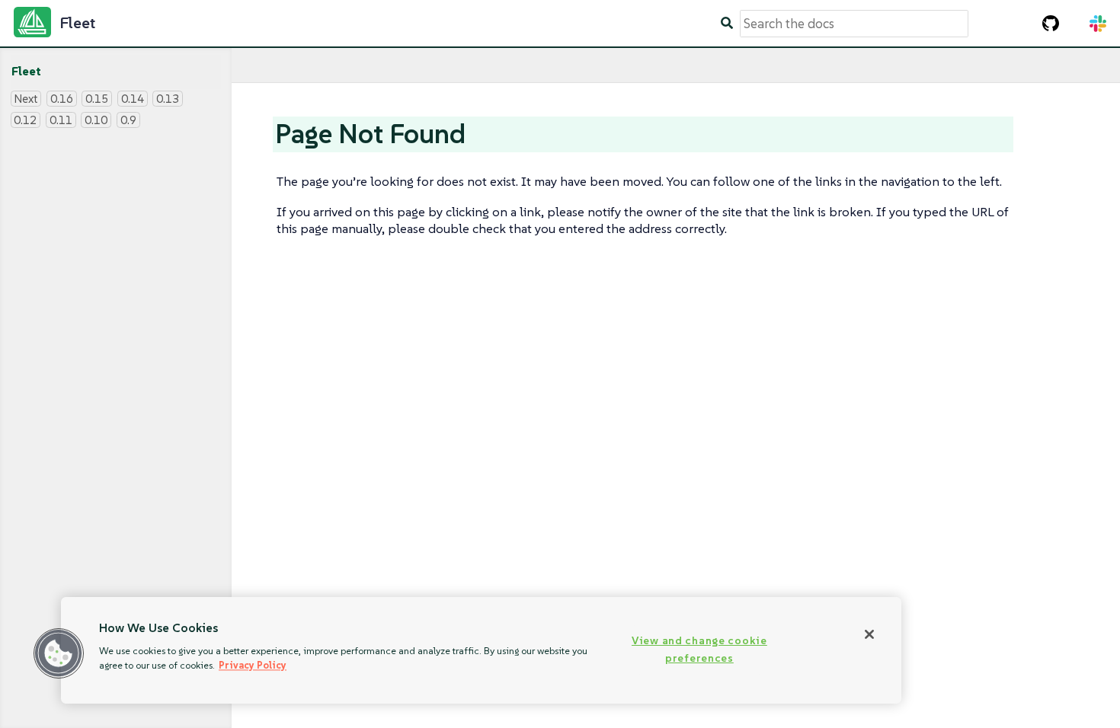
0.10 (96, 120)
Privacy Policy (252, 665)
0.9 (128, 120)
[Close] (869, 634)
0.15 (96, 98)
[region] (481, 650)
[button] (58, 653)
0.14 (132, 98)
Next (25, 98)
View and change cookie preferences (699, 649)
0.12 (25, 120)
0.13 (167, 98)
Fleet (26, 71)
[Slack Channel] (1098, 23)
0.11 (61, 120)
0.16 (61, 98)
